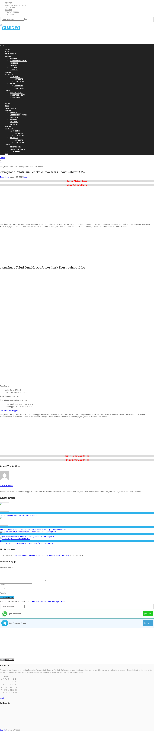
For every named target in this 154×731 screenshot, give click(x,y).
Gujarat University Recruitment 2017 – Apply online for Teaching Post (27, 536)
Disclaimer (10, 7)
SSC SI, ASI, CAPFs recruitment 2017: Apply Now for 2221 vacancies (26, 543)
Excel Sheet (15, 97)
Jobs (7, 51)
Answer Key (15, 58)
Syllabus (14, 67)
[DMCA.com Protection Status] (7, 660)
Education (10, 74)
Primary (14, 83)
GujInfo (3, 730)
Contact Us (10, 14)
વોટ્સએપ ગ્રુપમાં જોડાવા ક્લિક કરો (77, 456)
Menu (2, 45)
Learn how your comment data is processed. (48, 601)
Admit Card (10, 54)
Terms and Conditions (15, 5)
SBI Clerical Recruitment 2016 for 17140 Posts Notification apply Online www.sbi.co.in (33, 529)
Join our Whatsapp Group (77, 181)
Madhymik (15, 76)
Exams (8, 56)
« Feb (2, 698)
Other (7, 90)
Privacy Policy (12, 12)
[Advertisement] (44, 38)
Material (14, 70)
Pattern (13, 65)
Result (8, 72)
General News (16, 92)
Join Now (147, 613)
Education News (17, 95)
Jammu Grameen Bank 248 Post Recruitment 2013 (19, 515)
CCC (6, 99)
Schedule (14, 63)
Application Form (18, 60)
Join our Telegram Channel (77, 185)
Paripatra (19, 81)
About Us (9, 3)
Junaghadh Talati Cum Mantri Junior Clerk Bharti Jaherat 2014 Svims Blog (41, 555)
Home (7, 49)
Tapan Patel (4, 177)
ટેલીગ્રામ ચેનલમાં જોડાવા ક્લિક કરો (77, 460)
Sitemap (8, 10)
